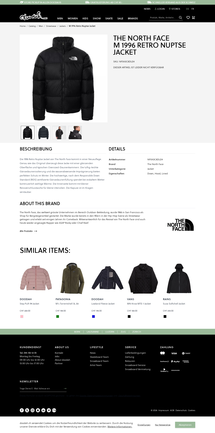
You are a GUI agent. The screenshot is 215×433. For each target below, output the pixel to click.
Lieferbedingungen (135, 352)
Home (23, 26)
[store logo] (33, 15)
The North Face (141, 38)
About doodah (62, 359)
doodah (26, 299)
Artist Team (96, 365)
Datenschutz (181, 410)
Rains (167, 299)
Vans (130, 299)
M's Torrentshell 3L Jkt (67, 303)
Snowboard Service (135, 365)
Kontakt (59, 352)
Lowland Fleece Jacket (103, 303)
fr (192, 8)
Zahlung (129, 356)
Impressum (163, 410)
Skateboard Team (99, 356)
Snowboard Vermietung (137, 369)
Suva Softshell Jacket (174, 303)
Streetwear (51, 26)
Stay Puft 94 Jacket (29, 303)
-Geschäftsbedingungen (129, 395)
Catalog (32, 26)
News (147, 8)
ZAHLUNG (166, 347)
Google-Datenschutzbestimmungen (96, 395)
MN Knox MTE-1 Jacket (139, 303)
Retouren (130, 361)
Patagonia (63, 299)
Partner (59, 363)
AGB (172, 410)
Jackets (62, 26)
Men (41, 26)
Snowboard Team (99, 361)
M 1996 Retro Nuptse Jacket (82, 26)
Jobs (57, 356)
